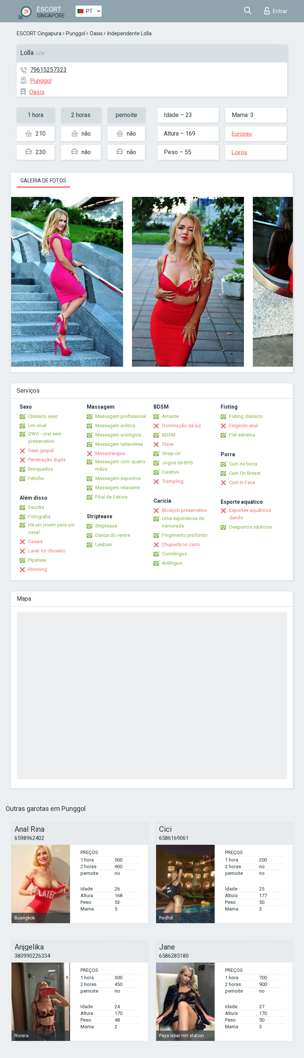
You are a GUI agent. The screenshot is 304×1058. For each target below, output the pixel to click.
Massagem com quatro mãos (120, 465)
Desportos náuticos (250, 527)
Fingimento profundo (185, 535)
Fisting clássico (246, 416)
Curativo (170, 472)
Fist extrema (242, 435)
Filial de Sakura (111, 497)
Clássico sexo (43, 416)
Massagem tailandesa (119, 444)
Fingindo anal (243, 425)
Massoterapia (110, 453)
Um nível (37, 425)
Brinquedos (40, 469)
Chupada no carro (181, 544)
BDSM (168, 435)
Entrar (280, 11)
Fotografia (39, 516)
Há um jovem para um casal (51, 528)
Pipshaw (37, 560)
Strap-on (171, 453)
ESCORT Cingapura (39, 33)
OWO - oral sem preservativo (45, 437)
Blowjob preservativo (184, 510)
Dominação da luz (181, 425)
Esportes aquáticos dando (250, 513)
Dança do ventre (112, 535)
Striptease (106, 526)
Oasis (96, 33)
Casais (35, 541)
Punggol (75, 33)
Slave (168, 444)
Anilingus (172, 563)
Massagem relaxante (117, 487)
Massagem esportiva (118, 478)
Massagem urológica (118, 435)
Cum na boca (243, 464)
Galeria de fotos (43, 181)
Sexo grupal (41, 450)
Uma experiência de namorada (183, 522)
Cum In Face (242, 482)
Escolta (36, 507)
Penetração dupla (47, 460)
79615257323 (48, 69)
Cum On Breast (245, 473)
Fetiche (36, 478)
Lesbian (103, 544)
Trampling (173, 481)
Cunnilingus (174, 553)
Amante (170, 416)
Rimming (37, 569)
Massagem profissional (120, 416)
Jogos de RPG (177, 462)
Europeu (242, 133)
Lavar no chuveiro (47, 551)
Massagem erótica (115, 425)
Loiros (239, 152)
